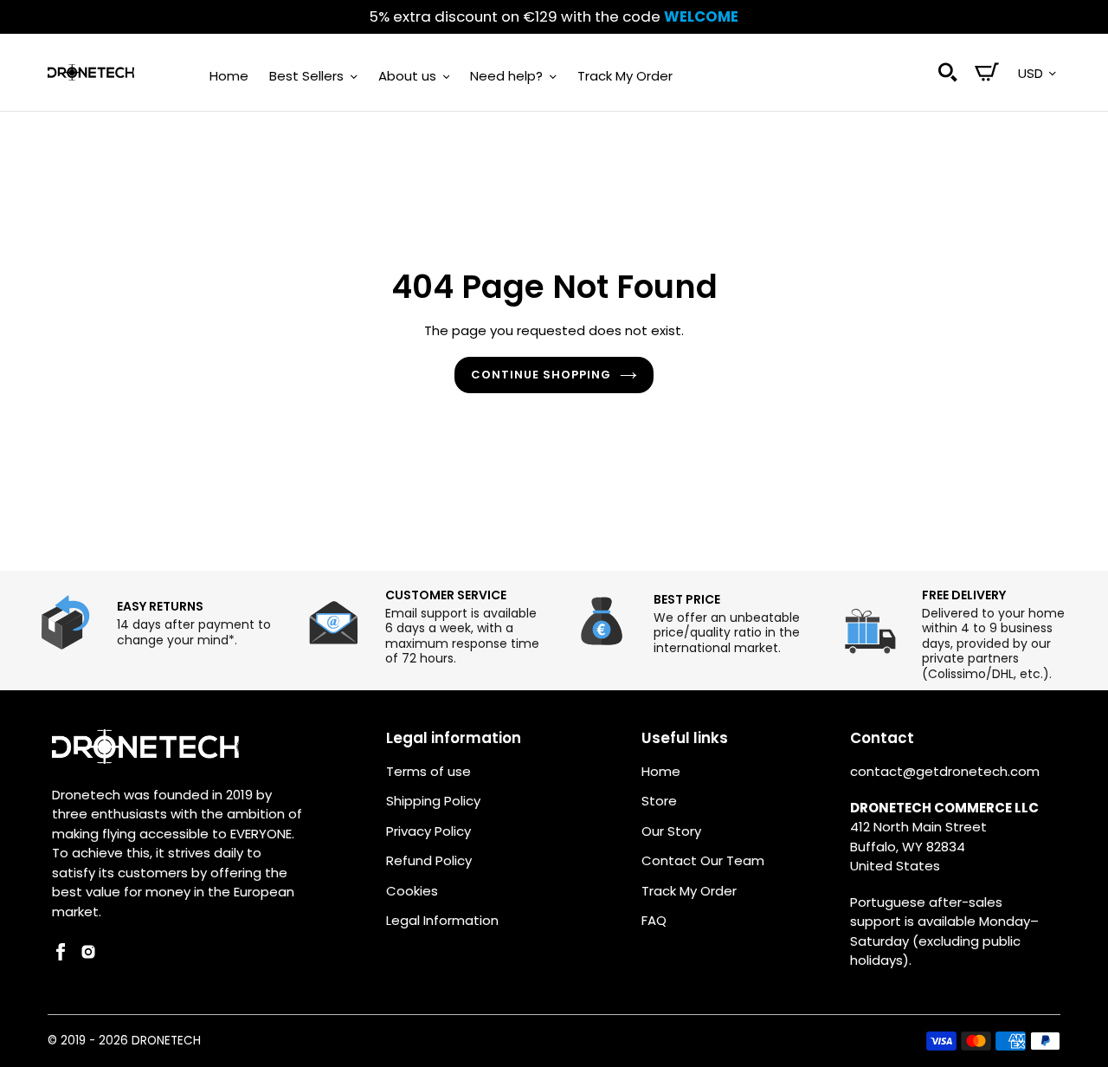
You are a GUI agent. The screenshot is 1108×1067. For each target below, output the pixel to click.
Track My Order (689, 891)
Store (659, 801)
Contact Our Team (702, 860)
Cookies (412, 891)
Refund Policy (429, 860)
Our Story (671, 831)
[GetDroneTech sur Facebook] (60, 956)
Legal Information (442, 920)
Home (660, 771)
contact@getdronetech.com (945, 771)
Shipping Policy (433, 801)
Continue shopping (541, 374)
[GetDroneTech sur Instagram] (88, 956)
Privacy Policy (428, 831)
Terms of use (428, 771)
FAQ (654, 920)
